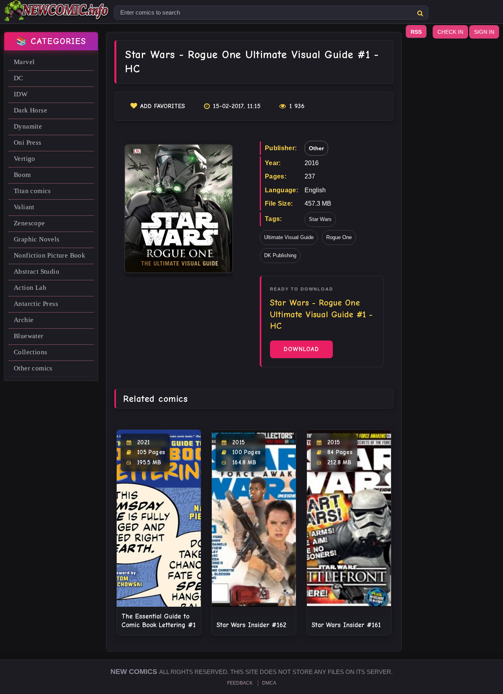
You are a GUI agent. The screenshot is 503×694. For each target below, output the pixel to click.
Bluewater (29, 336)
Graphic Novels (37, 239)
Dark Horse (30, 110)
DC (18, 78)
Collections (30, 352)
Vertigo (24, 158)
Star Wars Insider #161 (346, 625)
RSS (416, 32)
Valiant (24, 207)
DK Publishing (280, 255)
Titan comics (32, 191)
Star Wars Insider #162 (251, 625)
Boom (22, 175)
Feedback (240, 683)
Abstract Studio (36, 271)
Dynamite (28, 126)
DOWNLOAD (301, 349)
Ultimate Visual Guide (289, 237)
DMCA (269, 683)
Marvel (24, 62)
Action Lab (30, 287)
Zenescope (29, 223)
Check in (450, 32)
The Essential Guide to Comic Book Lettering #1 (158, 621)
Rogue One (339, 237)
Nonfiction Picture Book (49, 255)
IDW (21, 94)
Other (316, 148)
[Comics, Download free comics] (57, 15)
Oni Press (28, 142)
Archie (23, 320)
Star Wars (320, 219)
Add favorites (162, 106)
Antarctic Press (36, 303)
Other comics (33, 368)
